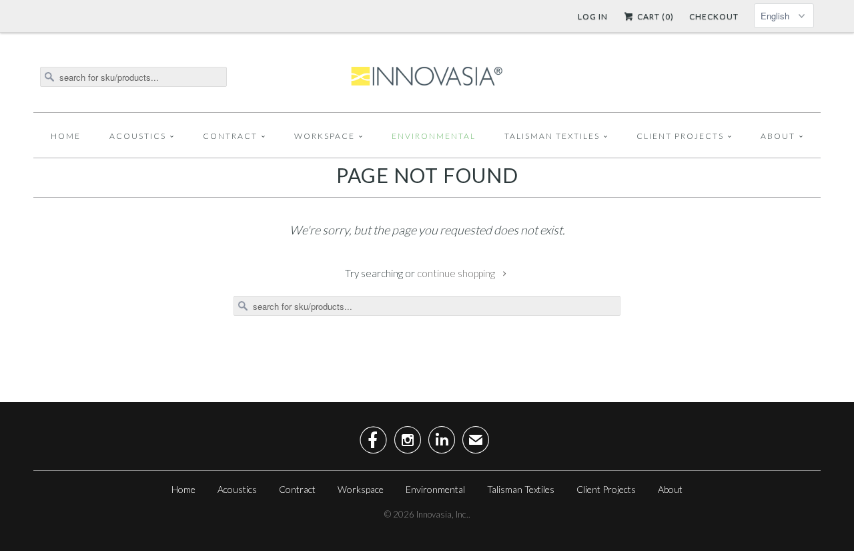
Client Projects (680, 136)
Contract (230, 136)
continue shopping (457, 273)
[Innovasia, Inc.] (427, 77)
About (778, 136)
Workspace (324, 136)
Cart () (654, 16)
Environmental (434, 136)
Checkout (714, 16)
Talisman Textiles (552, 136)
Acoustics (137, 136)
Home (66, 136)
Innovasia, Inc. (442, 514)
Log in (593, 16)
